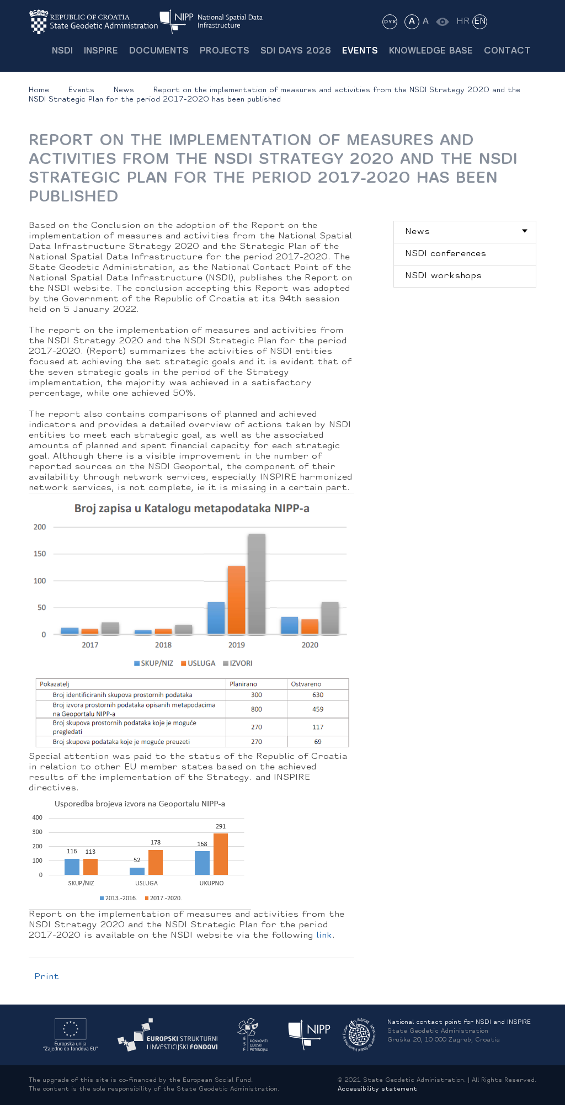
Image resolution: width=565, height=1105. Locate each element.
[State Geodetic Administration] (94, 21)
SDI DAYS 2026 (295, 51)
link (324, 935)
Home (39, 90)
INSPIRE (101, 51)
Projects (224, 51)
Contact (507, 51)
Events (360, 51)
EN (480, 21)
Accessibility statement (377, 1089)
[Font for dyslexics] (390, 22)
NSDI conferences (445, 253)
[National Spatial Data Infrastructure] (218, 21)
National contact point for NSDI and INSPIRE (459, 1022)
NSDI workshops (443, 276)
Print (46, 977)
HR (463, 21)
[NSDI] (309, 1035)
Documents (159, 51)
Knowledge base (431, 51)
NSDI (62, 51)
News (124, 90)
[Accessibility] (442, 22)
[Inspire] (359, 1035)
